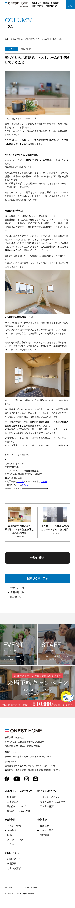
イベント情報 (14, 825)
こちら (21, 481)
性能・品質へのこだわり (52, 801)
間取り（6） (16, 597)
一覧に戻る (37, 557)
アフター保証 (47, 806)
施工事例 (11, 797)
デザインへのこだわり (51, 797)
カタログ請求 (14, 868)
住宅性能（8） (17, 592)
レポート (11, 835)
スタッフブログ (15, 839)
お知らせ (11, 830)
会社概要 (44, 825)
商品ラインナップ (16, 806)
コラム (11, 49)
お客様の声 (13, 801)
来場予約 (11, 863)
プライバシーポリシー (27, 887)
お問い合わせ (14, 859)
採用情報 (44, 835)
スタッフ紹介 (47, 830)
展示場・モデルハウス (18, 811)
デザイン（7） (17, 587)
